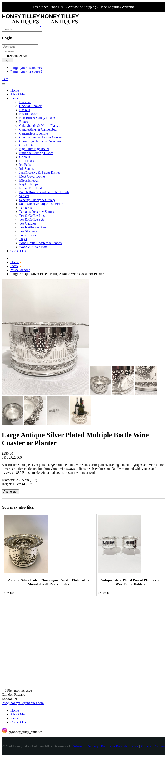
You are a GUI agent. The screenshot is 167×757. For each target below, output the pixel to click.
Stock (14, 718)
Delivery (93, 746)
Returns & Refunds (114, 746)
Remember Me (16, 56)
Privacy (146, 746)
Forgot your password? (26, 71)
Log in (7, 60)
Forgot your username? (26, 68)
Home (14, 710)
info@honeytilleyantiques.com (23, 703)
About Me (17, 714)
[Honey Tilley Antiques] (40, 25)
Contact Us (18, 722)
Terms (134, 746)
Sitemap (78, 746)
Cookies (159, 746)
